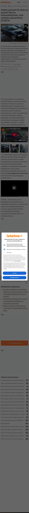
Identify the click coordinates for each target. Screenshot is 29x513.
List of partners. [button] (17, 261)
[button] (14, 252)
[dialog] (14, 257)
